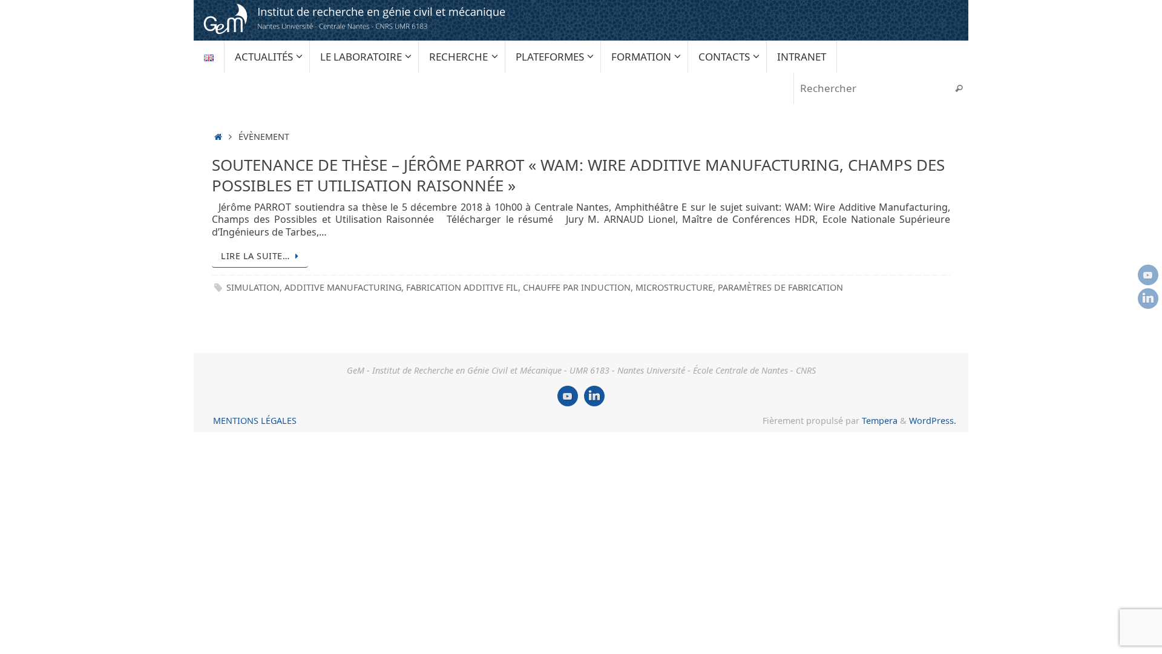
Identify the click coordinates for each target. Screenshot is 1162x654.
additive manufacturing (342, 287)
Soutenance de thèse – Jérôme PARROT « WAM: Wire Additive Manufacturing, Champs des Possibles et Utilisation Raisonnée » (578, 175)
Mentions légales (255, 420)
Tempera (880, 420)
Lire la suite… (255, 256)
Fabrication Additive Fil (462, 287)
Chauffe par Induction (577, 287)
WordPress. (932, 420)
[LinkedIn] (1148, 298)
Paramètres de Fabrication (780, 287)
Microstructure (674, 287)
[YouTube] (1148, 275)
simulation (253, 287)
